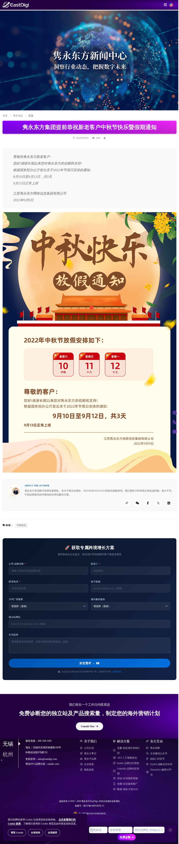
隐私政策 (117, 671)
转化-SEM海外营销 (127, 778)
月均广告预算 (16, 599)
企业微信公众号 (158, 753)
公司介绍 (89, 748)
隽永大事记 (90, 753)
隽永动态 (18, 115)
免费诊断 (127, 837)
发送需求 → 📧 (89, 663)
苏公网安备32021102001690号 (92, 813)
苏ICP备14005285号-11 (93, 806)
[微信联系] (175, 412)
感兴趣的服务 (98, 599)
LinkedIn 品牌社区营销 (128, 771)
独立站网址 (15, 617)
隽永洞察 (155, 748)
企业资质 (89, 764)
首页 (5, 115)
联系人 (95, 564)
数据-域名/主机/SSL (127, 789)
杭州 (8, 754)
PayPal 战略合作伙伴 (161, 764)
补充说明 (13, 635)
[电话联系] (175, 422)
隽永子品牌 (90, 759)
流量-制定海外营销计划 (128, 750)
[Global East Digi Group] (171, 5)
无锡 (8, 743)
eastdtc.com (53, 764)
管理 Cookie (17, 832)
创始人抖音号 (157, 759)
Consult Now (88, 726)
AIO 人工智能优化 (127, 758)
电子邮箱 (95, 581)
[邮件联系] (175, 431)
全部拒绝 (35, 832)
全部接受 (52, 832)
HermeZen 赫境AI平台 (160, 772)
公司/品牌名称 (17, 564)
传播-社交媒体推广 (127, 784)
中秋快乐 (21, 525)
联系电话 (14, 581)
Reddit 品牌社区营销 (128, 763)
